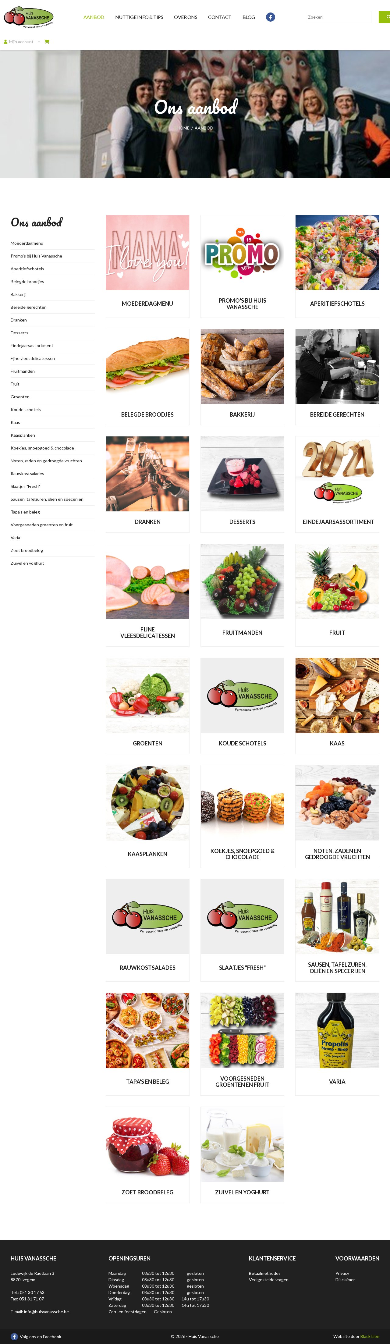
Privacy (342, 1273)
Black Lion (369, 1336)
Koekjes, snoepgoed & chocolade (42, 447)
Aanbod (93, 17)
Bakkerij (18, 294)
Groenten (20, 396)
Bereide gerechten (29, 307)
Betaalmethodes (265, 1273)
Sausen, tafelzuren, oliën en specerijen (47, 499)
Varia (15, 537)
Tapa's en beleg (25, 511)
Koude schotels (26, 409)
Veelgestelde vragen (269, 1279)
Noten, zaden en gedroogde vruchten (46, 460)
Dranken (19, 319)
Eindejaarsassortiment (32, 345)
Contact (220, 17)
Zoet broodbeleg (27, 550)
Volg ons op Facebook (40, 1336)
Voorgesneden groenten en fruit (42, 524)
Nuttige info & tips (139, 17)
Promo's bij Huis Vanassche (36, 255)
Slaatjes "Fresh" (25, 486)
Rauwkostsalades (27, 473)
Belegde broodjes (27, 281)
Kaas (15, 422)
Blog (249, 17)
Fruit (15, 383)
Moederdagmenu (27, 243)
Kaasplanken (23, 435)
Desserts (19, 332)
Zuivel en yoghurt (27, 563)
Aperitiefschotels (27, 268)
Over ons (185, 17)
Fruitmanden (23, 371)
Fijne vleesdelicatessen (33, 358)
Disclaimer (345, 1279)
